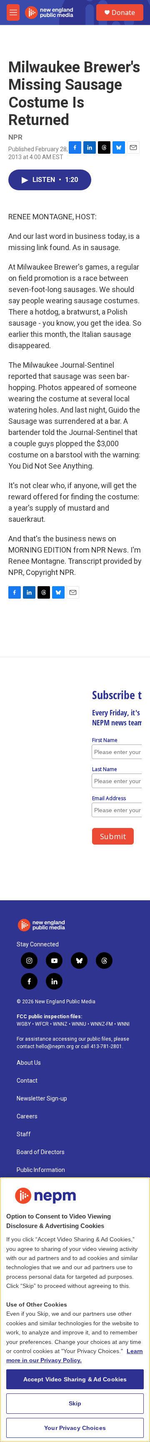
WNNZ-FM (101, 1024)
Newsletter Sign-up (42, 1099)
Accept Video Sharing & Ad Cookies (75, 1379)
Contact (27, 1081)
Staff (24, 1134)
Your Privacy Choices (75, 1428)
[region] (75, 1309)
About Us (29, 1063)
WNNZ (60, 1024)
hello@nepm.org (55, 1046)
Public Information (41, 1170)
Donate (123, 12)
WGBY (24, 1024)
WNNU (79, 1024)
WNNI (123, 1024)
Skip (75, 1403)
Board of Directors (41, 1152)
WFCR (42, 1024)
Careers (27, 1116)
